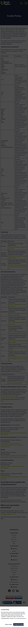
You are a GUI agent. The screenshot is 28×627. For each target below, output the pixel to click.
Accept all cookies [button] (19, 624)
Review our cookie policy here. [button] (18, 618)
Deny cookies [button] (8, 624)
